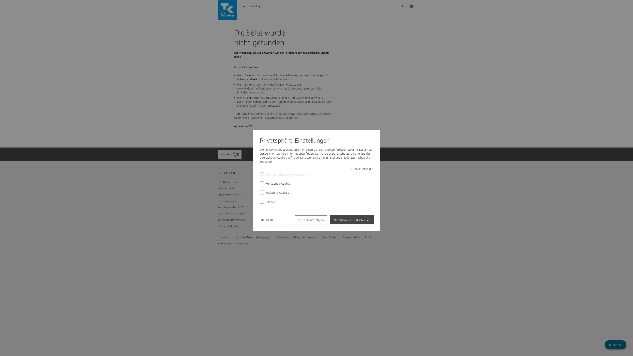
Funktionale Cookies (278, 183)
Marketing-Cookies (277, 192)
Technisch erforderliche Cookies (285, 174)
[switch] (361, 169)
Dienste (270, 202)
